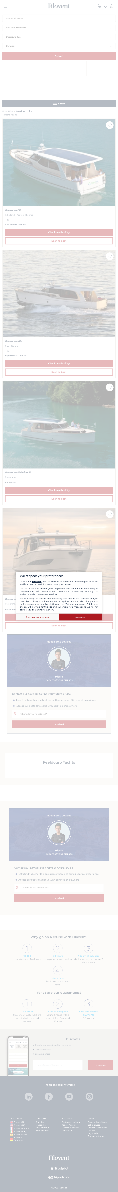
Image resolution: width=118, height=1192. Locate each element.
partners (36, 581)
